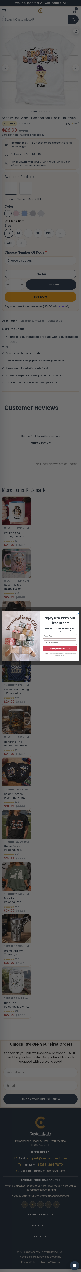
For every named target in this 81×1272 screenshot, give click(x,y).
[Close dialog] (77, 613)
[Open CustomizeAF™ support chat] (74, 1265)
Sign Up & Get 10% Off (60, 648)
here (47, 653)
